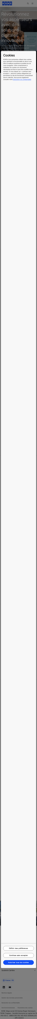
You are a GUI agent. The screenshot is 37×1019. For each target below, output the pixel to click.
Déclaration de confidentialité (22, 79)
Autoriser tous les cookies (18, 962)
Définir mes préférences (18, 948)
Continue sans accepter (18, 955)
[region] (18, 509)
